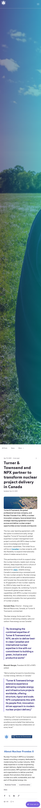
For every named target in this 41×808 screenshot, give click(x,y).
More (20, 448)
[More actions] (36, 458)
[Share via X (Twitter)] (9, 796)
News (13, 448)
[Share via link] (19, 796)
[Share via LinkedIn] (14, 796)
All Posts (4, 448)
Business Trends (10, 785)
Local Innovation (24, 785)
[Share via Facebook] (5, 796)
